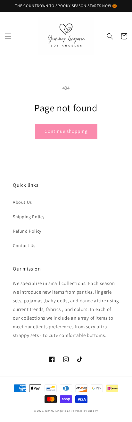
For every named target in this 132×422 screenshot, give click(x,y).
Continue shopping (66, 131)
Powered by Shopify (84, 410)
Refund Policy (27, 231)
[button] (8, 36)
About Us (22, 202)
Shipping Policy (29, 217)
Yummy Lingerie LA (57, 410)
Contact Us (24, 245)
